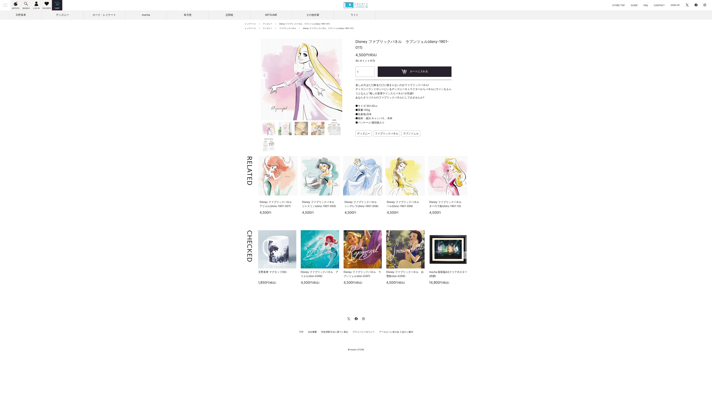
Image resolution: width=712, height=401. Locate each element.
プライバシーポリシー (363, 331)
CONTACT (659, 5)
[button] (338, 75)
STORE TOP (618, 5)
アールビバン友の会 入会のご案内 (396, 331)
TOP (301, 331)
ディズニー (363, 133)
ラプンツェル (411, 133)
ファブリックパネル (386, 133)
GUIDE (634, 5)
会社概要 (312, 331)
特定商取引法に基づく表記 (334, 331)
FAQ (646, 5)
